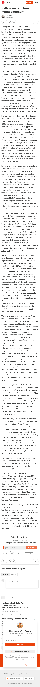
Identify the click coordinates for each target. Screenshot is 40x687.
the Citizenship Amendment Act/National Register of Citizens (19, 395)
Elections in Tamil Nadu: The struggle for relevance (12, 604)
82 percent (21, 206)
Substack (11, 683)
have (7, 361)
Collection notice (31, 674)
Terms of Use (29, 656)
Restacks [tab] (13, 574)
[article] (20, 608)
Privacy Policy (20, 659)
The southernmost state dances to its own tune (14, 608)
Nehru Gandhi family (24, 484)
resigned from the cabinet (16, 229)
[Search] (37, 598)
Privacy (18, 674)
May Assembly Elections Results (14, 619)
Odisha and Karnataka (15, 37)
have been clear (21, 466)
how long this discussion (19, 429)
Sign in (36, 2)
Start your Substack (15, 678)
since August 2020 (24, 34)
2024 (31, 309)
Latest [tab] (8, 598)
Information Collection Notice (23, 657)
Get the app (29, 678)
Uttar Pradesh (18, 40)
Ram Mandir (29, 495)
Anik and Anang (13, 611)
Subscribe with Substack (21, 651)
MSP (14, 169)
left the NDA (13, 224)
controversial (28, 510)
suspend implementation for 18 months (19, 290)
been (11, 361)
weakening (12, 411)
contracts (25, 85)
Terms (23, 674)
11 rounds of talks (12, 258)
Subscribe (29, 2)
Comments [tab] (6, 574)
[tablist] (9, 574)
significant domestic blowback (21, 369)
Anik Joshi (9, 15)
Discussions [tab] (15, 598)
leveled (16, 361)
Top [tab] (4, 598)
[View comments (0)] (10, 22)
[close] (34, 622)
